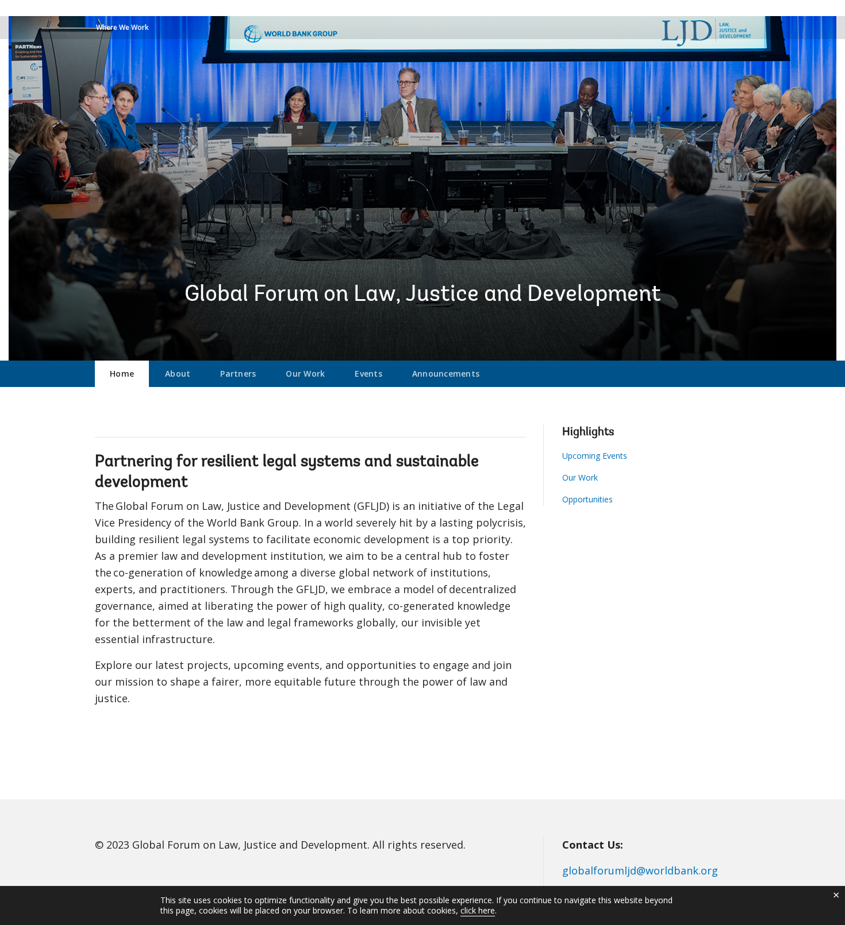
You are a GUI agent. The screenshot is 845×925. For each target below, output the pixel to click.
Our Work (305, 373)
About (177, 373)
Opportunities (587, 499)
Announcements (445, 373)
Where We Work (122, 27)
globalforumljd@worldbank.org (640, 870)
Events (368, 373)
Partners (238, 373)
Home (122, 373)
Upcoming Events (594, 455)
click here (477, 910)
